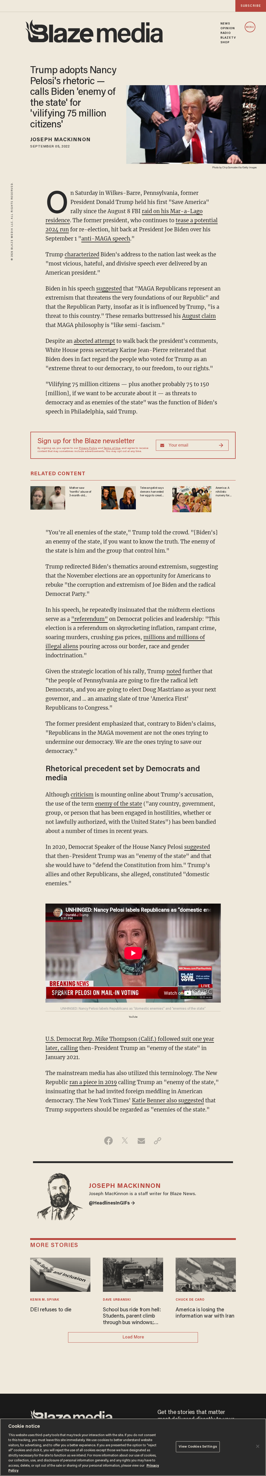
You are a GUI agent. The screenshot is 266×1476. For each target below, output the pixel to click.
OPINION (228, 28)
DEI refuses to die (50, 1310)
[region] (133, 1447)
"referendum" (89, 619)
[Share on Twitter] (125, 1141)
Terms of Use (112, 448)
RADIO (226, 33)
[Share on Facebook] (108, 1141)
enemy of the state (118, 803)
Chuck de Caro (190, 1299)
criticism (82, 794)
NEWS (225, 23)
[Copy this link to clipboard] (157, 1141)
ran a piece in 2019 (93, 1082)
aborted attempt (94, 341)
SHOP (225, 42)
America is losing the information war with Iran (205, 1313)
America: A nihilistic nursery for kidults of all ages (223, 491)
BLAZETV (228, 37)
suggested (109, 288)
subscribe (251, 6)
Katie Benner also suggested (168, 1100)
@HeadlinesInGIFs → (112, 1203)
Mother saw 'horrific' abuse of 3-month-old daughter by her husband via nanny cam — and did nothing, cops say (81, 491)
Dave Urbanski (117, 1299)
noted (174, 671)
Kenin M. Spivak (44, 1299)
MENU (250, 27)
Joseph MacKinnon (60, 140)
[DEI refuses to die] (60, 1274)
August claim (199, 316)
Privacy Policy (88, 448)
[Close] (257, 1446)
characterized (82, 254)
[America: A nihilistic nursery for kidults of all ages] (191, 498)
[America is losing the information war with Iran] (206, 1274)
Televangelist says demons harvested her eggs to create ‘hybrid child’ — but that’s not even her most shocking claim (152, 491)
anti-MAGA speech (105, 238)
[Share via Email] (141, 1141)
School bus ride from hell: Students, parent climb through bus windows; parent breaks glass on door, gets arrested (132, 1316)
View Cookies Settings (198, 1446)
